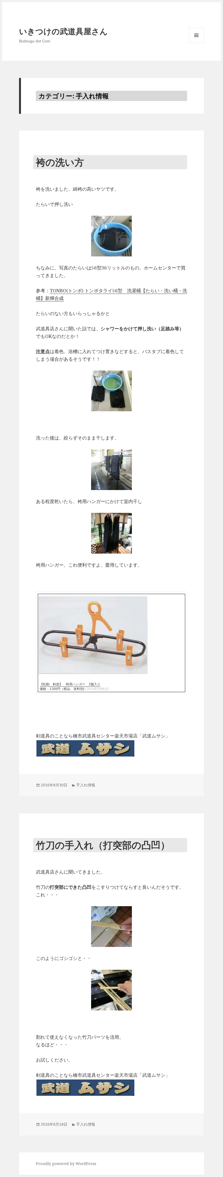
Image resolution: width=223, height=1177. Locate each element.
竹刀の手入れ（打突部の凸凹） (103, 845)
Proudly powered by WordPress (66, 1163)
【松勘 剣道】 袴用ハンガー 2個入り (70, 684)
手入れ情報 (85, 785)
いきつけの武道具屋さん (63, 31)
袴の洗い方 (60, 162)
